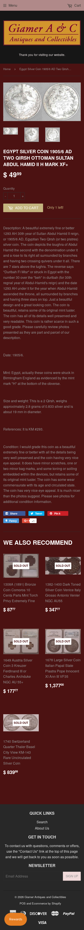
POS (23, 903)
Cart (77, 5)
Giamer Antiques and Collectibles (45, 897)
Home (7, 69)
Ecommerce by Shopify (46, 903)
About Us (42, 828)
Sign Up (72, 876)
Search (42, 821)
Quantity (9, 188)
